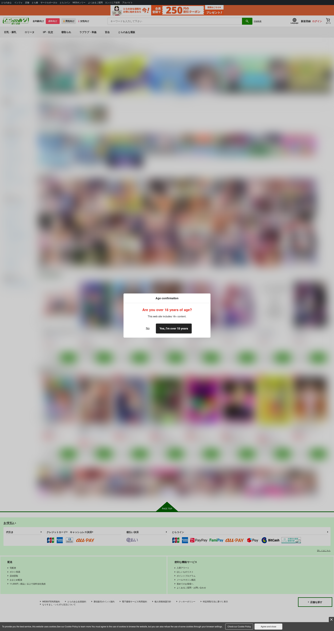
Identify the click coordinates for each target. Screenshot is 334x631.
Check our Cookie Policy (239, 626)
